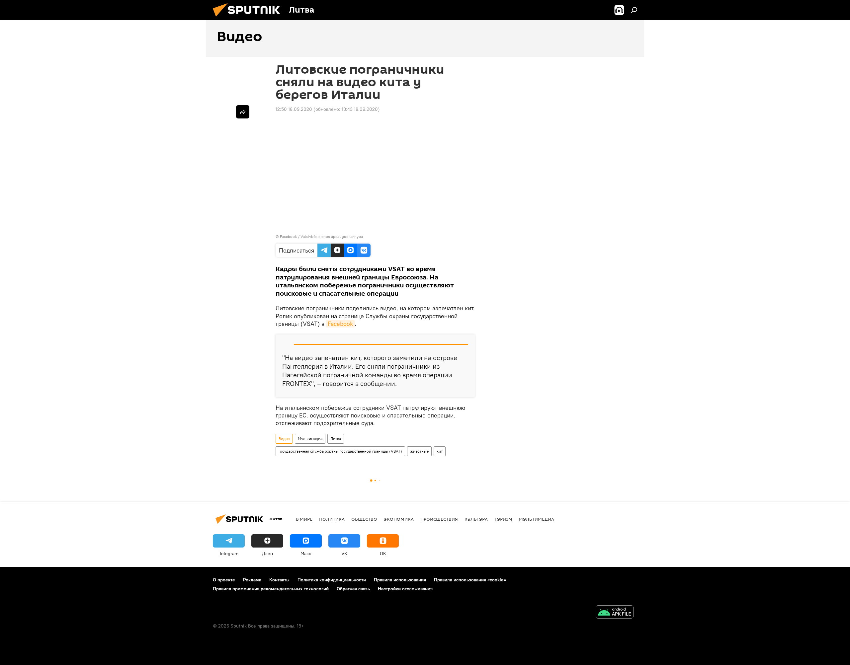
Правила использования (400, 580)
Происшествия (439, 519)
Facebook (340, 324)
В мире (304, 519)
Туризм (503, 519)
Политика (332, 519)
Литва (335, 438)
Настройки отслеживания (405, 589)
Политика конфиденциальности (332, 580)
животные (419, 451)
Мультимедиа (310, 438)
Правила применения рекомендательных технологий (271, 589)
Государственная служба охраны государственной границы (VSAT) (340, 451)
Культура (476, 519)
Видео (284, 438)
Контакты (279, 580)
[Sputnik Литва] (249, 18)
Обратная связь (353, 589)
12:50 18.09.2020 (294, 109)
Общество (364, 519)
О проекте (224, 580)
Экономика (399, 519)
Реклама (252, 580)
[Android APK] (614, 612)
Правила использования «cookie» (470, 580)
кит (440, 451)
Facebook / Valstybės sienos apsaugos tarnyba (321, 236)
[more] (242, 111)
